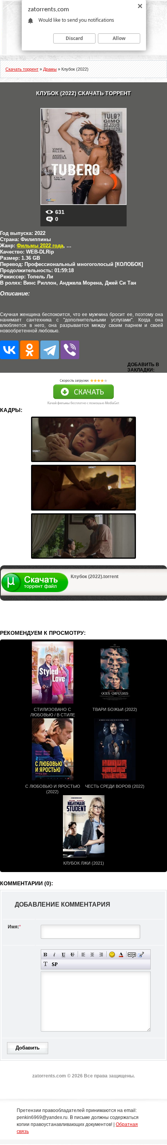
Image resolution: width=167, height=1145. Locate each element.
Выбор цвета (121, 954)
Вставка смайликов (112, 954)
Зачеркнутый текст (72, 954)
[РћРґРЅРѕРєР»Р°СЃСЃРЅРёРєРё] (29, 350)
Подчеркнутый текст (63, 954)
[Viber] (70, 350)
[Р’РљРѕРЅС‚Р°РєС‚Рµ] (9, 350)
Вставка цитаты (140, 954)
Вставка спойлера (54, 964)
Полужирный (45, 954)
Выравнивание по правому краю (101, 954)
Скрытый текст (131, 954)
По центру (92, 954)
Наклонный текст (54, 954)
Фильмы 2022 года (40, 245)
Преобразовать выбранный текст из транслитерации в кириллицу (45, 964)
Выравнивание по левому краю (83, 954)
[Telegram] (49, 350)
